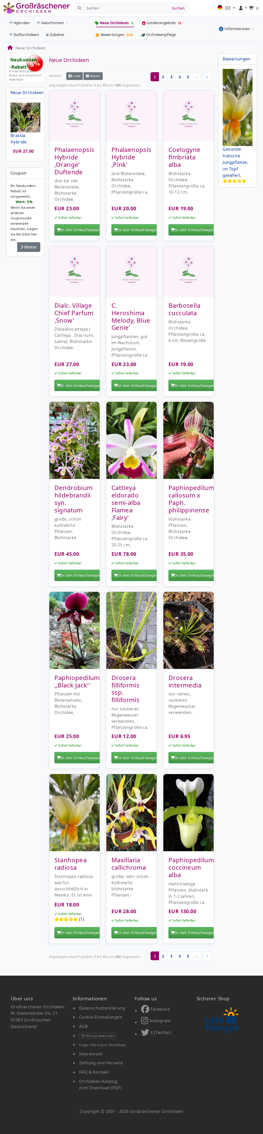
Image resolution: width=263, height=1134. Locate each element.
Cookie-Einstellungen (100, 1017)
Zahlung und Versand (101, 1063)
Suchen (178, 8)
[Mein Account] (243, 8)
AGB (83, 1026)
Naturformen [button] (52, 22)
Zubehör (57, 34)
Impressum (90, 1054)
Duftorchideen (26, 34)
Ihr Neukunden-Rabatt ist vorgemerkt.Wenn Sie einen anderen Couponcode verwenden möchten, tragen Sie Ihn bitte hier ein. (24, 212)
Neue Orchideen (27, 92)
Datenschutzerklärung (102, 1008)
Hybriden (22, 22)
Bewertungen (236, 59)
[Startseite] (9, 47)
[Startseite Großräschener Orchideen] (36, 8)
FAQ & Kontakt (94, 1072)
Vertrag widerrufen (99, 1036)
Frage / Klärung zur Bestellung (102, 1045)
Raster (94, 76)
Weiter (30, 247)
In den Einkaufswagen (81, 229)
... (196, 76)
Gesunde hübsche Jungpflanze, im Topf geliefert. (235, 162)
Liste (76, 76)
